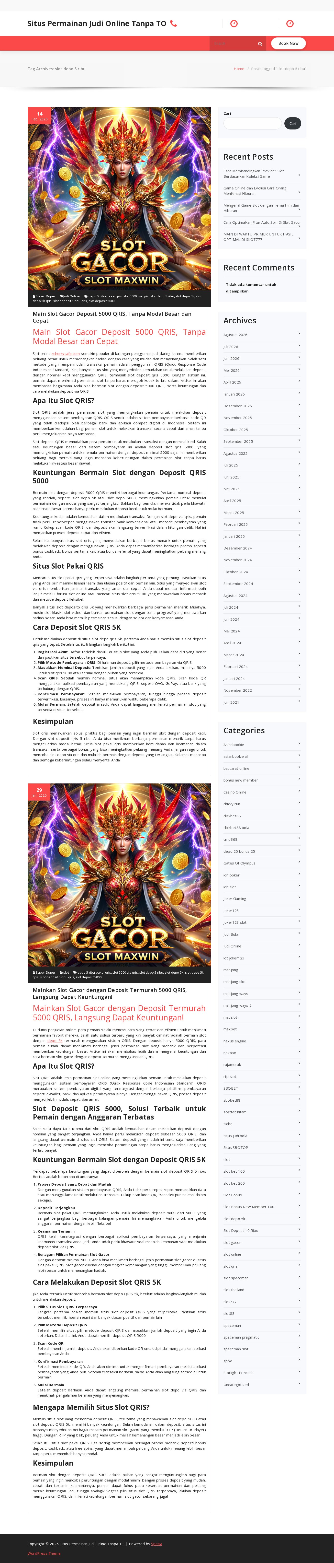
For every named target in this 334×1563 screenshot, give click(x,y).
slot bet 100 (234, 1171)
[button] (260, 43)
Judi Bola (230, 934)
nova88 (229, 1052)
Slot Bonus (232, 1194)
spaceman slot (236, 1348)
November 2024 (237, 559)
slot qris (230, 1266)
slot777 (230, 1301)
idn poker (231, 875)
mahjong (230, 969)
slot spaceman (236, 1277)
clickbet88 (232, 815)
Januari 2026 (234, 394)
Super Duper (45, 296)
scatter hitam (235, 1111)
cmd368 (230, 839)
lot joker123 (234, 958)
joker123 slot (235, 922)
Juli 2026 (230, 346)
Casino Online (235, 792)
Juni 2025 (231, 477)
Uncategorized (236, 1384)
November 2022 (237, 690)
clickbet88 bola (236, 827)
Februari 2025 (235, 524)
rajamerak (232, 1064)
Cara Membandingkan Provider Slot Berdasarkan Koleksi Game (253, 173)
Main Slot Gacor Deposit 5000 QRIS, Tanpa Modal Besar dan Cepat (112, 317)
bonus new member (240, 780)
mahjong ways (235, 993)
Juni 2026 (231, 358)
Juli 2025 (230, 465)
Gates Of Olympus (239, 863)
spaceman (232, 1325)
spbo (227, 1360)
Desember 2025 (237, 405)
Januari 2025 (234, 536)
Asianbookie (233, 744)
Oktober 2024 (235, 571)
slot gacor (232, 1242)
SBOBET (230, 1088)
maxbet (230, 1028)
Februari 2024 (235, 666)
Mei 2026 (231, 370)
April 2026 (232, 382)
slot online (232, 1254)
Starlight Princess (238, 1372)
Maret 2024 (233, 654)
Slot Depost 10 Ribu (240, 1230)
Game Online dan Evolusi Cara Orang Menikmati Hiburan (255, 191)
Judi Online (71, 296)
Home (239, 68)
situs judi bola (235, 1135)
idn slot (229, 886)
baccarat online (236, 768)
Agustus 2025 (235, 453)
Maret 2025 (233, 512)
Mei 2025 (231, 488)
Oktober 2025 (235, 429)
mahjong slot (234, 981)
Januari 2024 (234, 678)
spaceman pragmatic (241, 1337)
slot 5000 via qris (136, 296)
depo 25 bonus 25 (239, 851)
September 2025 (238, 441)
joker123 (231, 910)
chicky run (231, 803)
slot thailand (234, 1289)
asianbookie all (235, 756)
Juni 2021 (231, 702)
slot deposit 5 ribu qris (70, 301)
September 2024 (238, 583)
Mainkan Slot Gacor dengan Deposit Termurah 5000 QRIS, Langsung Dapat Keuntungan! (110, 993)
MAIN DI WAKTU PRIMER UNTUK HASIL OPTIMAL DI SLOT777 (258, 237)
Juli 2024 (230, 607)
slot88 (228, 1313)
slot (66, 972)
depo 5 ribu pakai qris (105, 296)
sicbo (228, 1123)
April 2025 (232, 500)
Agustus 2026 (235, 334)
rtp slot (229, 1076)
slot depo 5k (185, 296)
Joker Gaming (234, 898)
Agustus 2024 (235, 595)
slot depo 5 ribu (162, 296)
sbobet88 (232, 1100)
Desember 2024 (237, 548)
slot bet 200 (234, 1183)
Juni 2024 (231, 619)
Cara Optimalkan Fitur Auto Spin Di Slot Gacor (262, 222)
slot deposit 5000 (101, 301)
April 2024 (232, 642)
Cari (227, 113)
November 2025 (237, 417)
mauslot (230, 1017)
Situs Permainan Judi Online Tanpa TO (97, 23)
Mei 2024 (231, 631)
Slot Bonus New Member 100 (248, 1206)
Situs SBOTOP (235, 1147)
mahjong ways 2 (237, 1005)
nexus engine (234, 1040)
